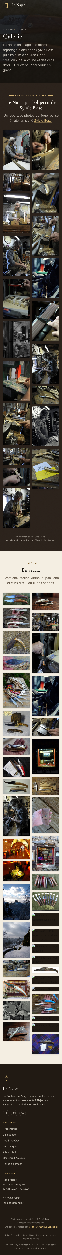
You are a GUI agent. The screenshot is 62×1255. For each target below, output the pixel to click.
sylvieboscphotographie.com (20, 540)
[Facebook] (6, 1113)
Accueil (8, 29)
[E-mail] (14, 1113)
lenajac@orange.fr (13, 1202)
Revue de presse (12, 1163)
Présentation (10, 1128)
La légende (9, 1134)
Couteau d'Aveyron (14, 1158)
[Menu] (55, 4)
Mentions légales (31, 1239)
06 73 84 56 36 (11, 1198)
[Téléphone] (22, 1113)
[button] (16, 150)
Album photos (11, 1152)
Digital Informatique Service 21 (43, 1227)
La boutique (10, 1146)
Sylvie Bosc (43, 120)
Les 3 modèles (11, 1140)
